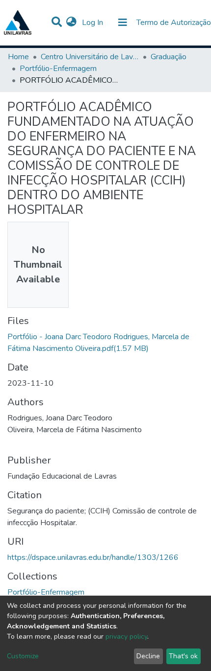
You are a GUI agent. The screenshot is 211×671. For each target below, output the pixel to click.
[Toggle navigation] (122, 22)
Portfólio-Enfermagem (58, 68)
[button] (71, 22)
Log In (93, 22)
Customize (23, 656)
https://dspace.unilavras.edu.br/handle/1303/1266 (93, 557)
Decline (148, 656)
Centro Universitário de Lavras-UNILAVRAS (90, 56)
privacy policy (126, 636)
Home (18, 56)
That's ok (183, 656)
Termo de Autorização (173, 22)
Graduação (168, 56)
